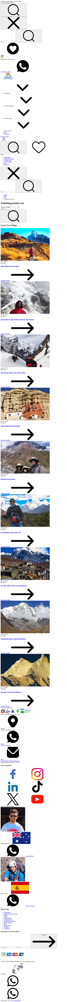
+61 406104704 (29, 856)
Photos (5, 916)
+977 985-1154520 (6, 71)
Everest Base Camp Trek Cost (11, 532)
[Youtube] (37, 805)
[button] (13, 10)
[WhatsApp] (13, 986)
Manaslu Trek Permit (8, 479)
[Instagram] (37, 779)
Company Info (7, 160)
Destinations (7, 157)
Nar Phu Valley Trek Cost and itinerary (14, 585)
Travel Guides (7, 162)
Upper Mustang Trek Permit (10, 426)
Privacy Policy (7, 922)
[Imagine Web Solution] (18, 974)
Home (5, 194)
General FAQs (7, 925)
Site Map (6, 927)
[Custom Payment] (13, 960)
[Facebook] (13, 779)
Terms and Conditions (9, 921)
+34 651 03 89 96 (29, 906)
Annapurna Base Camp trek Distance (13, 639)
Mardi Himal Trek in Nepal (10, 266)
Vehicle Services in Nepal (10, 914)
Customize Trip (8, 919)
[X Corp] (13, 805)
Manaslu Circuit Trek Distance (11, 692)
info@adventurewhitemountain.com (10, 760)
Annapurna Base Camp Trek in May (13, 373)
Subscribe (43, 935)
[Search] (29, 35)
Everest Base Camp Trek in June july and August (17, 319)
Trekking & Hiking (9, 159)
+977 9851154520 (5, 744)
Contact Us (7, 134)
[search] (29, 186)
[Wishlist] (13, 54)
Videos (6, 915)
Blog (5, 132)
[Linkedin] (13, 792)
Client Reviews (8, 918)
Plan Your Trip (4, 136)
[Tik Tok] (37, 792)
